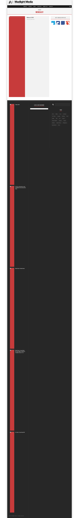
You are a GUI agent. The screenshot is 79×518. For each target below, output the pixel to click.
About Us (45, 6)
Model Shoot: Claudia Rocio (20, 268)
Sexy (59, 125)
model (65, 120)
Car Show (53, 116)
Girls (67, 116)
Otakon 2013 (17, 104)
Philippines (65, 122)
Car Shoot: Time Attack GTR (20, 432)
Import (63, 118)
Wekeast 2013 (30, 17)
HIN (56, 118)
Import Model (54, 120)
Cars (34, 6)
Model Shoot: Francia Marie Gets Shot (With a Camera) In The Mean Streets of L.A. (20, 351)
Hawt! (53, 118)
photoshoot (54, 125)
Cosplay (58, 116)
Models (25, 6)
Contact (51, 6)
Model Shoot (59, 122)
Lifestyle (39, 6)
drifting (63, 116)
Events (30, 6)
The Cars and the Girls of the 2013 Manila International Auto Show (20, 187)
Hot (59, 118)
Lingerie (60, 120)
